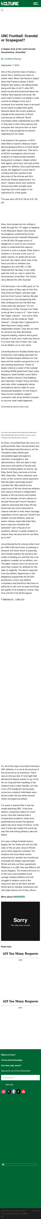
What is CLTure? (8, 1055)
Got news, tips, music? (11, 1065)
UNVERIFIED (19, 896)
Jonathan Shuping (12, 58)
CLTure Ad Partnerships (11, 1060)
